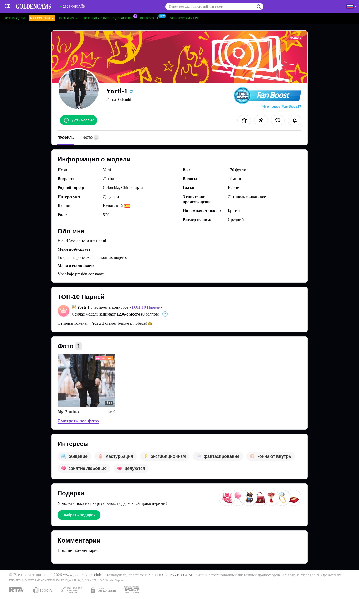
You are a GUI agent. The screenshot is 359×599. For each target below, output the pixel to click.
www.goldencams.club (82, 574)
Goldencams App (184, 18)
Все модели (15, 18)
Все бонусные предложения (109, 18)
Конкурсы (149, 18)
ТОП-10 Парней (146, 307)
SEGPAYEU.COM (177, 575)
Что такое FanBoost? (281, 106)
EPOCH (151, 575)
